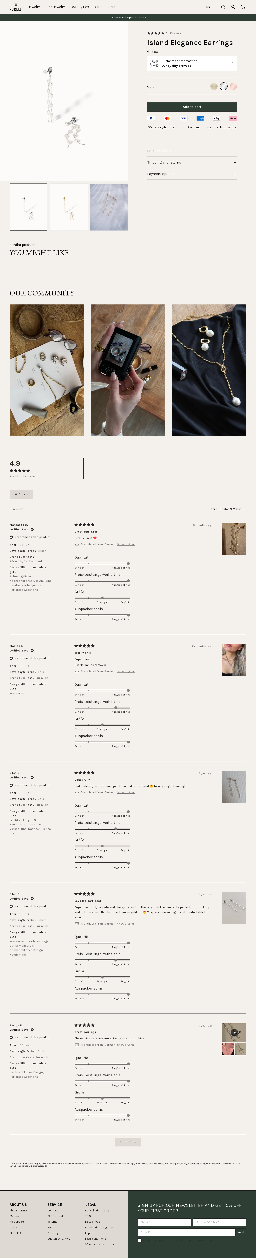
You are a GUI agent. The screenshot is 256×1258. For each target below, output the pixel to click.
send (241, 1232)
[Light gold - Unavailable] (214, 86)
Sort (214, 509)
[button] (164, 33)
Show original (126, 544)
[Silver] (223, 86)
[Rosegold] (233, 86)
